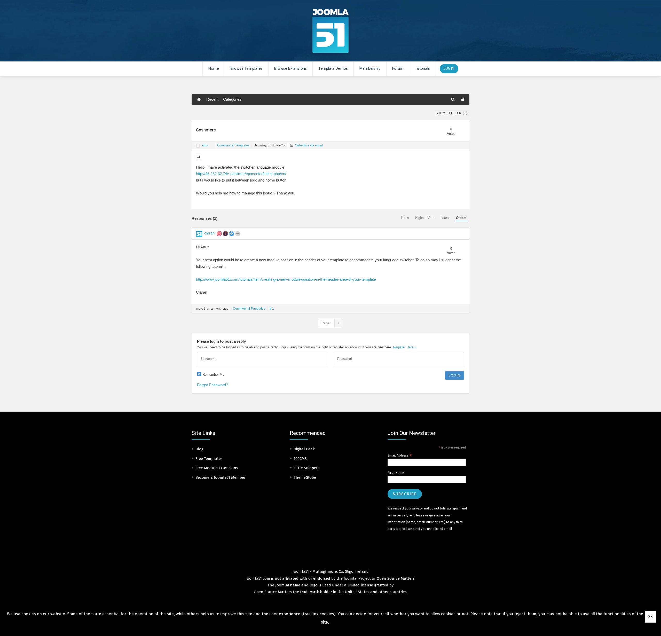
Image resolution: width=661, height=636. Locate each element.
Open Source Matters (396, 578)
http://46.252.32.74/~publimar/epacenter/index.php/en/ (241, 173)
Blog (199, 449)
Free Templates (209, 458)
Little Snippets (306, 468)
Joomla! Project (357, 578)
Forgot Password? (212, 385)
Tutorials (422, 68)
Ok (650, 617)
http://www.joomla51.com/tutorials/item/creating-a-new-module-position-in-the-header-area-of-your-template (286, 279)
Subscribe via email (308, 145)
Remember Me (213, 374)
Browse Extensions (290, 68)
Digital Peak (304, 449)
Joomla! (282, 585)
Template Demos (333, 68)
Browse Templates (247, 68)
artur (205, 145)
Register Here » (404, 347)
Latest (445, 218)
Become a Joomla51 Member (220, 477)
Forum (397, 68)
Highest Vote (424, 218)
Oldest (461, 218)
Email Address (400, 455)
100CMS (300, 458)
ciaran (209, 233)
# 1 (272, 308)
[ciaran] (199, 234)
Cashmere (206, 129)
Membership (370, 68)
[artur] (198, 146)
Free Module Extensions (216, 468)
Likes (405, 218)
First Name (396, 473)
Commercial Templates (233, 145)
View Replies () (452, 113)
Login (449, 68)
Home (213, 68)
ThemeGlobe (305, 477)
